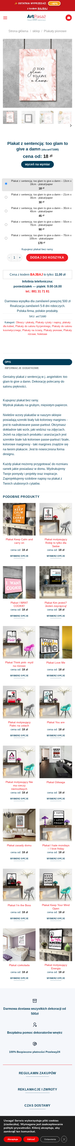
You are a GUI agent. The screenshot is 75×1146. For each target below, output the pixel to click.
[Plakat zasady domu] (19, 825)
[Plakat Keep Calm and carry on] (19, 519)
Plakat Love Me (55, 662)
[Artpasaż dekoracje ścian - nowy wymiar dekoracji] (36, 17)
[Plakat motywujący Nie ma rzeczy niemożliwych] (19, 762)
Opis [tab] (8, 362)
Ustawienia (50, 1139)
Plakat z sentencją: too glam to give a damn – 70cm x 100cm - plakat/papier (41, 237)
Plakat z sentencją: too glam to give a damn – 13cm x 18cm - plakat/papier (41, 183)
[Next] (65, 73)
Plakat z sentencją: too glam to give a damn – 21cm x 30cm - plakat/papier (41, 196)
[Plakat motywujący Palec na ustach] (19, 702)
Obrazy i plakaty (25, 322)
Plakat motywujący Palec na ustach (19, 724)
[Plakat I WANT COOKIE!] (19, 582)
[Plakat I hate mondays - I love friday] (55, 825)
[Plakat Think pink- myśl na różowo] (19, 642)
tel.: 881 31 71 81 (37, 291)
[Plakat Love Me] (55, 642)
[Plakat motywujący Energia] (55, 944)
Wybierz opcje (19, 556)
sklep (36, 31)
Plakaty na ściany (32, 330)
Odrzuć (31, 1139)
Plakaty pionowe (55, 31)
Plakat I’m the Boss (19, 905)
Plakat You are (56, 722)
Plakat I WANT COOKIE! (19, 604)
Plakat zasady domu (19, 845)
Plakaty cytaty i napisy (48, 322)
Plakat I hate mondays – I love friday (55, 847)
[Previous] (9, 73)
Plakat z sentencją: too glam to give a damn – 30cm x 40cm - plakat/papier (41, 210)
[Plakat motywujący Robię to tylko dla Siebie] (55, 519)
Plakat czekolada (19, 965)
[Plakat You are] (55, 702)
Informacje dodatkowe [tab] (22, 368)
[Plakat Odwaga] (55, 762)
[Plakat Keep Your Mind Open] (55, 885)
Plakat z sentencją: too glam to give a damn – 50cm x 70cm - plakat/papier (41, 223)
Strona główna (18, 31)
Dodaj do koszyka (47, 257)
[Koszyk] (69, 18)
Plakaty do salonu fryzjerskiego (32, 326)
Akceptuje (13, 1139)
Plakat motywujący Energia (56, 967)
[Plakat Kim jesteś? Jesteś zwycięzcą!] (55, 582)
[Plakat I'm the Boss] (19, 885)
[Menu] (5, 17)
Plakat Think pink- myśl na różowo (19, 664)
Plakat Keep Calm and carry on (19, 541)
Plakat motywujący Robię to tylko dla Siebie (56, 543)
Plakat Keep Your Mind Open (56, 907)
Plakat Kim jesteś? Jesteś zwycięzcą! (56, 604)
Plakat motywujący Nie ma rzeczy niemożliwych (19, 785)
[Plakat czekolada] (19, 944)
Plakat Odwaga (56, 782)
